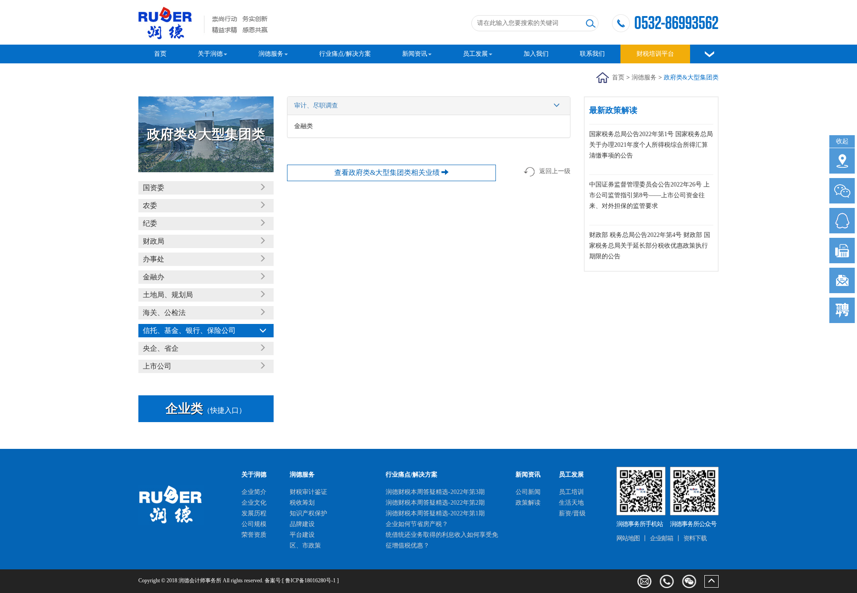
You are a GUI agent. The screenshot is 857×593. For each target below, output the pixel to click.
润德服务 (270, 53)
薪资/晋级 (572, 513)
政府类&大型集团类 (691, 77)
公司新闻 (528, 492)
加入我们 (536, 53)
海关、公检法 (164, 312)
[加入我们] (842, 310)
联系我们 (592, 53)
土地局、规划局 (168, 295)
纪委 (150, 223)
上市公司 (157, 366)
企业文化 (253, 502)
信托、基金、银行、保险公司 (189, 330)
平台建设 (302, 534)
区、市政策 (305, 545)
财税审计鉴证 (308, 492)
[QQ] (842, 220)
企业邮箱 (661, 538)
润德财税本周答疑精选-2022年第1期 (435, 513)
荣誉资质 (253, 534)
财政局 (153, 241)
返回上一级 (554, 171)
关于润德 (210, 53)
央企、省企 (161, 348)
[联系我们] (842, 161)
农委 (150, 205)
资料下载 (695, 538)
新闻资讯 (414, 53)
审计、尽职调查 (316, 105)
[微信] (689, 581)
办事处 (153, 259)
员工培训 (571, 492)
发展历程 (253, 513)
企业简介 (253, 492)
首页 (160, 53)
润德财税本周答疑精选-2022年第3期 (435, 492)
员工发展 (475, 53)
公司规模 (253, 524)
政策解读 (528, 502)
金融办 (153, 277)
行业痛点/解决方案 (345, 53)
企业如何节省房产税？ (417, 524)
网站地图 (628, 538)
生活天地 (571, 502)
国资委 (153, 187)
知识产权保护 (308, 513)
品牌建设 (302, 524)
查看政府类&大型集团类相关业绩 (387, 172)
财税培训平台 (655, 53)
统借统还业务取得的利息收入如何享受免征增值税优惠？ (442, 540)
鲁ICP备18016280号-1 (310, 580)
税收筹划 (302, 502)
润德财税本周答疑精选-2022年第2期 (435, 502)
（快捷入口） (206, 410)
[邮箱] (842, 280)
